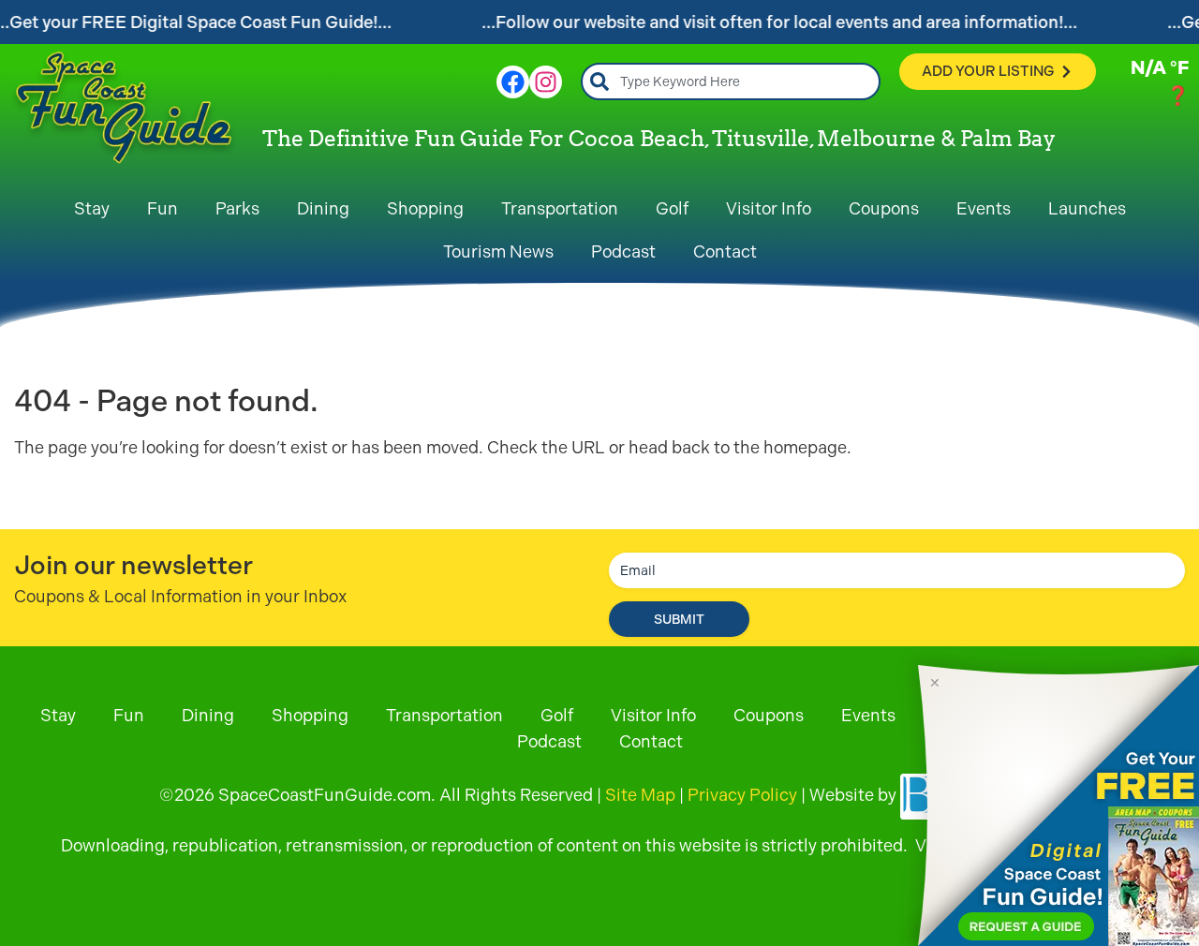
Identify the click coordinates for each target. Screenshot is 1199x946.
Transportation (559, 208)
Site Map (640, 795)
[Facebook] (512, 82)
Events (983, 208)
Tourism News (498, 251)
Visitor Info (768, 208)
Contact (725, 251)
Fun (162, 208)
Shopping (425, 208)
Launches (1087, 208)
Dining (323, 208)
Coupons (884, 208)
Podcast (623, 251)
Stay (92, 208)
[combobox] (731, 81)
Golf (672, 208)
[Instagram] (545, 82)
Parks (237, 208)
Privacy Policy (742, 795)
